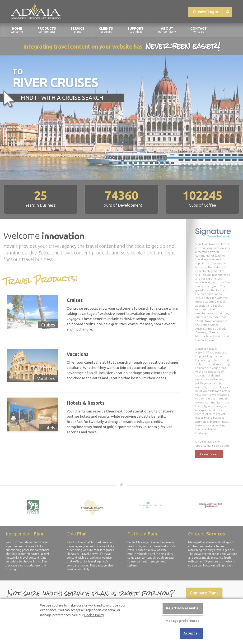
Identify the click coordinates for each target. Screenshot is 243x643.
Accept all (191, 633)
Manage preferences (182, 621)
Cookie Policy (94, 615)
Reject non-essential (182, 608)
